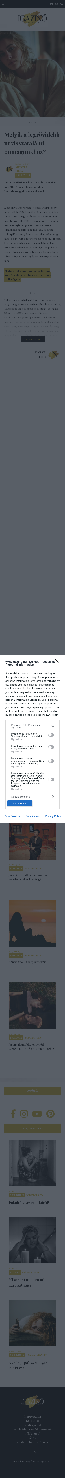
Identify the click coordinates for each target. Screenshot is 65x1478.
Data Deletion (12, 816)
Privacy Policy (53, 816)
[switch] (51, 735)
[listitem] (32, 726)
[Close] (58, 662)
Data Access (32, 816)
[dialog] (32, 739)
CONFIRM (20, 803)
